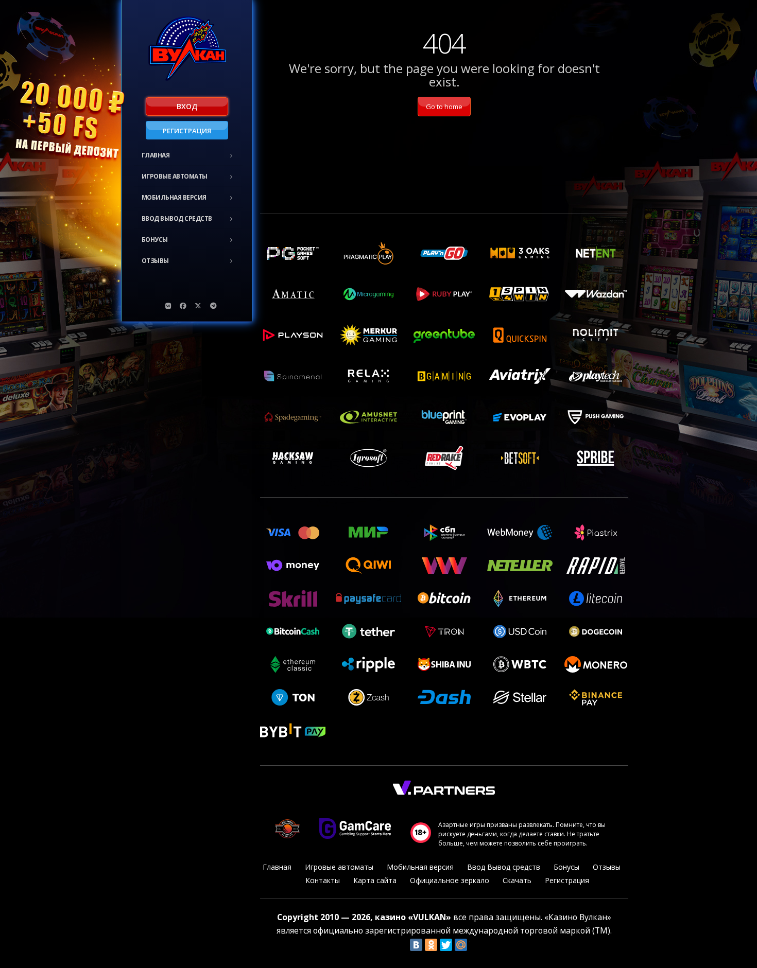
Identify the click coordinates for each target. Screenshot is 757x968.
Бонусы (155, 239)
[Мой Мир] (461, 945)
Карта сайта (375, 880)
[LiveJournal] (476, 945)
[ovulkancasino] (183, 305)
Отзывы (155, 260)
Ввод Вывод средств (177, 218)
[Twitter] (446, 945)
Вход (187, 106)
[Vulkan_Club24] (213, 305)
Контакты (322, 880)
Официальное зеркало (449, 880)
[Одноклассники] (431, 945)
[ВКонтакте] (416, 945)
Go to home (444, 106)
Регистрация (187, 130)
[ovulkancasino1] (168, 305)
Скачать (517, 880)
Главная (156, 155)
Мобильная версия (174, 197)
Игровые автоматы (175, 176)
